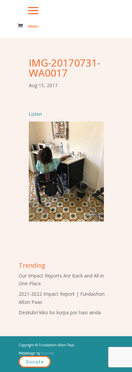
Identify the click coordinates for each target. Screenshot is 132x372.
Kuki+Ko (47, 353)
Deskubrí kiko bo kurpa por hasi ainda (60, 312)
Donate (35, 361)
